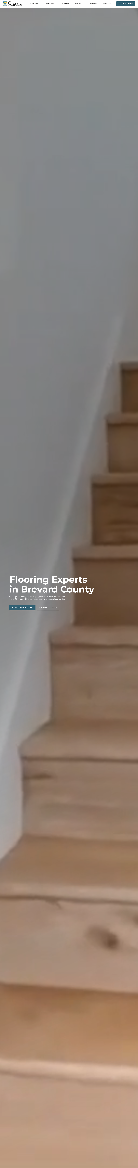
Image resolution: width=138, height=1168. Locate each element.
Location (93, 4)
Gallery (65, 4)
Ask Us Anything (125, 4)
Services (50, 4)
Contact (107, 4)
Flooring (34, 4)
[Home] (12, 3)
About (78, 4)
